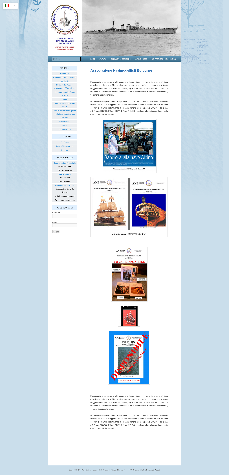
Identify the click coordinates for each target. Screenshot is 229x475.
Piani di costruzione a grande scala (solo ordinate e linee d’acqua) (65, 113)
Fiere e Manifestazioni (64, 146)
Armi (65, 99)
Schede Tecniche (64, 174)
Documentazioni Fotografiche (65, 163)
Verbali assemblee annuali (65, 196)
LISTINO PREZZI (141, 59)
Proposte (64, 150)
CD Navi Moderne (65, 170)
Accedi (157, 470)
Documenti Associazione (64, 185)
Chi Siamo (65, 142)
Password (56, 222)
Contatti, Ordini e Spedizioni (164, 59)
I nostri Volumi (64, 121)
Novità (64, 125)
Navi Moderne (65, 181)
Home (92, 59)
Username (56, 213)
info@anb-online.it (147, 470)
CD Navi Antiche (64, 166)
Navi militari (64, 73)
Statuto (102, 59)
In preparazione (65, 129)
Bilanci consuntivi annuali (65, 200)
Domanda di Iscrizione (121, 59)
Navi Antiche (65, 177)
